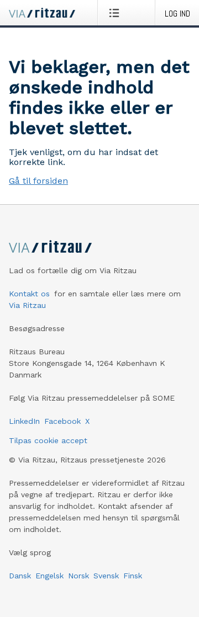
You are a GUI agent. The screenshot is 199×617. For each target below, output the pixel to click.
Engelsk (49, 575)
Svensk (106, 575)
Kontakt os (29, 293)
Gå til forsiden (38, 180)
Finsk (132, 575)
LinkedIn (24, 421)
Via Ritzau (27, 305)
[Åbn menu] (116, 12)
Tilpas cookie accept (48, 440)
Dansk (20, 575)
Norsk (78, 575)
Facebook (62, 421)
